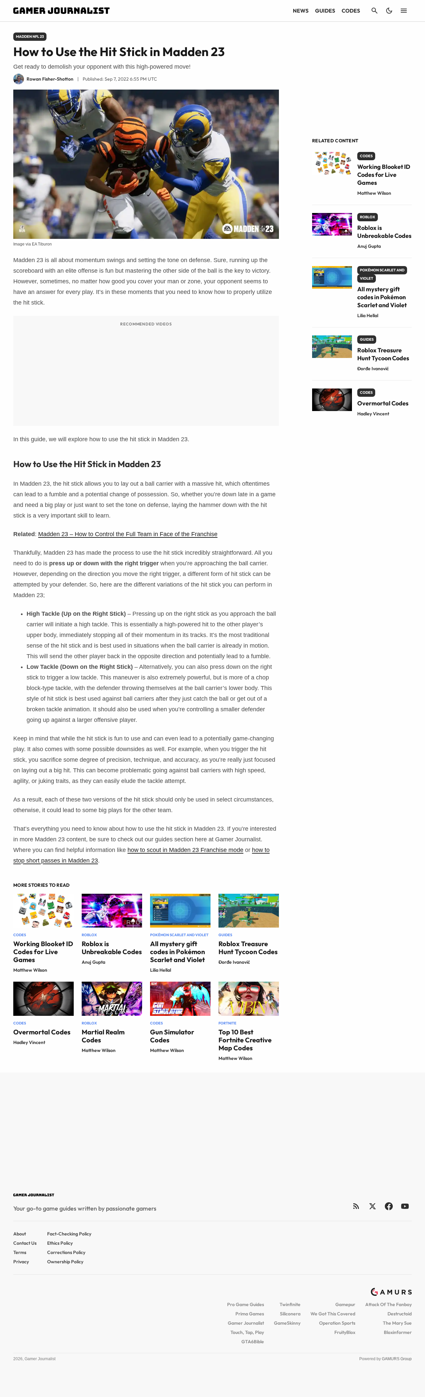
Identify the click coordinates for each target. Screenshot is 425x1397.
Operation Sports (337, 1323)
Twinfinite (290, 1304)
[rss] (356, 1206)
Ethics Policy (60, 1243)
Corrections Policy (66, 1252)
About (19, 1234)
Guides (325, 10)
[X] (372, 1206)
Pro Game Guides (245, 1304)
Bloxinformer (398, 1332)
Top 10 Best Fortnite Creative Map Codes (245, 1040)
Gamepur (345, 1304)
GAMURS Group (397, 1359)
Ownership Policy (65, 1262)
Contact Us (25, 1243)
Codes (351, 10)
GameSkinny (287, 1323)
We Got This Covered (332, 1314)
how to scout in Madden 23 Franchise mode (185, 850)
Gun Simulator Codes (172, 1036)
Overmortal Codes (41, 1032)
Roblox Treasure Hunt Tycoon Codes (248, 948)
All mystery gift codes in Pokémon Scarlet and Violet (177, 952)
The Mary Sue (397, 1323)
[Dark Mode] (389, 10)
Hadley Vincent (29, 1042)
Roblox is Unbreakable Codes (112, 948)
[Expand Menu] (403, 10)
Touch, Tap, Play (247, 1332)
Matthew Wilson (30, 970)
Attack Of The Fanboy (388, 1304)
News (300, 10)
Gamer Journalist (246, 1323)
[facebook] (388, 1206)
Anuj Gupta (93, 962)
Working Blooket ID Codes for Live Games (43, 952)
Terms (19, 1252)
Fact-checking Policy (69, 1234)
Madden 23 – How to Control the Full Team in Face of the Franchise (127, 534)
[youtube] (405, 1206)
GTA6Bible (252, 1342)
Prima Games (249, 1314)
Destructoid (399, 1314)
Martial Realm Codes (103, 1036)
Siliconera (290, 1314)
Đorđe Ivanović (234, 962)
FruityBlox (344, 1332)
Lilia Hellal (160, 970)
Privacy (21, 1262)
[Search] (374, 10)
